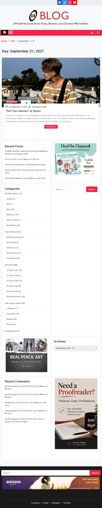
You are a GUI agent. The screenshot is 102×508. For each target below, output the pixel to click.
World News (11, 225)
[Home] (4, 32)
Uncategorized (11, 331)
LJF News (10, 309)
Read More (51, 127)
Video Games (12, 220)
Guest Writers (12, 102)
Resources (11, 215)
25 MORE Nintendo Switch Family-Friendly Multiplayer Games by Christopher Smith (26, 152)
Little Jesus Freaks (12, 303)
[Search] (98, 32)
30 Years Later (12, 291)
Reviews (10, 324)
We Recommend (13, 297)
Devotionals (11, 242)
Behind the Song (13, 237)
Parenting (10, 314)
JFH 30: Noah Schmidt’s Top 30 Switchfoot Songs (25, 165)
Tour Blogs (11, 258)
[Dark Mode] (92, 32)
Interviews (11, 248)
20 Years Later (12, 281)
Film (8, 204)
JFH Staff (9, 265)
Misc (8, 209)
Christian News (11, 193)
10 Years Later (12, 270)
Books (9, 199)
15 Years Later (12, 276)
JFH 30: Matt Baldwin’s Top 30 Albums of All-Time (25, 178)
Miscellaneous (12, 253)
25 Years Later (12, 286)
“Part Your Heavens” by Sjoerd (23, 110)
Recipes (10, 319)
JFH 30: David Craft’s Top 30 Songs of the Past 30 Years (25, 171)
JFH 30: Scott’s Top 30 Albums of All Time (22, 159)
